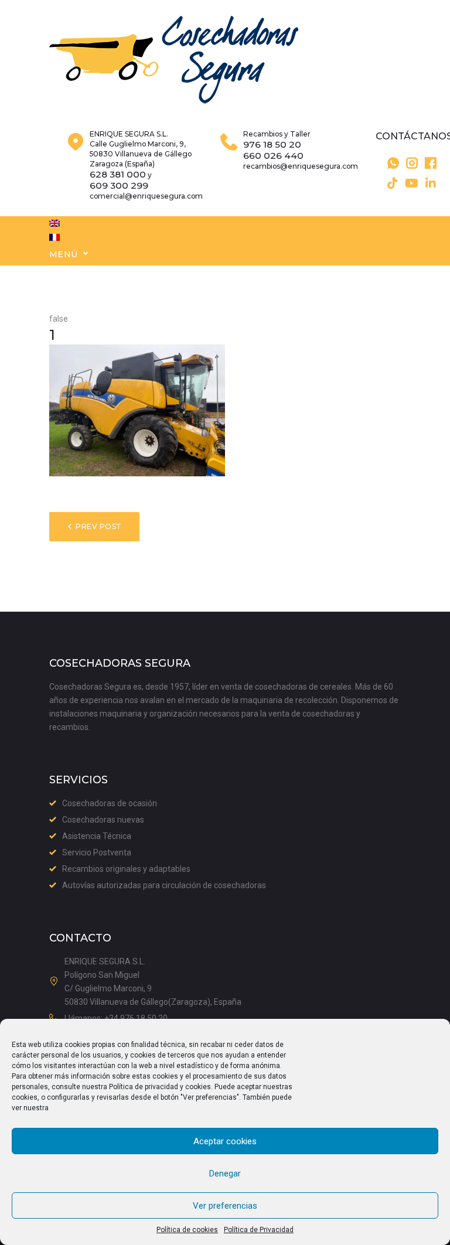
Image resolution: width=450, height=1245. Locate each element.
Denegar (225, 1173)
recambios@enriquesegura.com (300, 166)
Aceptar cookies (225, 1141)
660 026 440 (273, 156)
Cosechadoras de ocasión (109, 803)
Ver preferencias (225, 1205)
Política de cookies (187, 1230)
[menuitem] (54, 223)
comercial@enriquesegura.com (146, 196)
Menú (63, 254)
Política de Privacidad (259, 1230)
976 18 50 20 (272, 144)
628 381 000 (118, 174)
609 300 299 (119, 185)
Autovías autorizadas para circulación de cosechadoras (164, 885)
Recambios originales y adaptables (126, 869)
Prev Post (98, 526)
